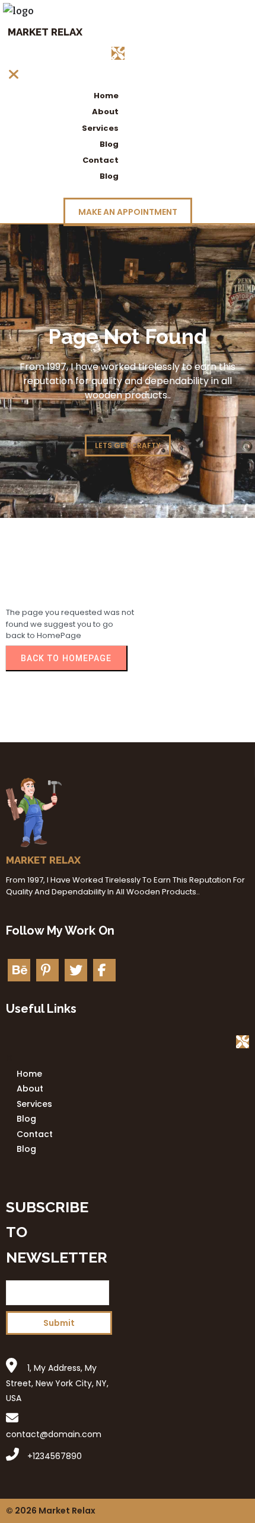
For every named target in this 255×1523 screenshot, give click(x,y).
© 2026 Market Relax (50, 1510)
